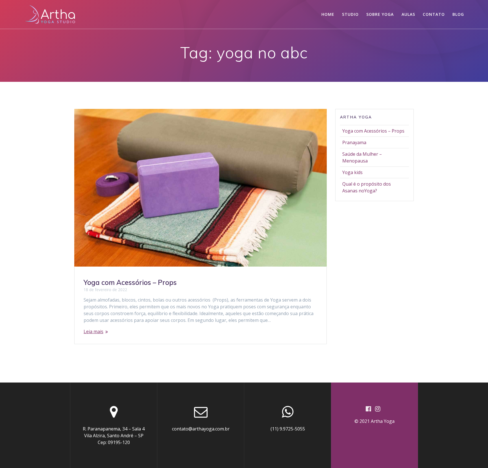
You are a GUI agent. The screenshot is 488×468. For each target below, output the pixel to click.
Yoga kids (352, 172)
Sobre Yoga (380, 14)
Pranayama (354, 142)
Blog (458, 14)
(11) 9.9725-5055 (288, 429)
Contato (434, 14)
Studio (350, 14)
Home (327, 14)
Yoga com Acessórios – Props (130, 282)
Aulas (408, 14)
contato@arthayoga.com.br (201, 429)
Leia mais (93, 331)
